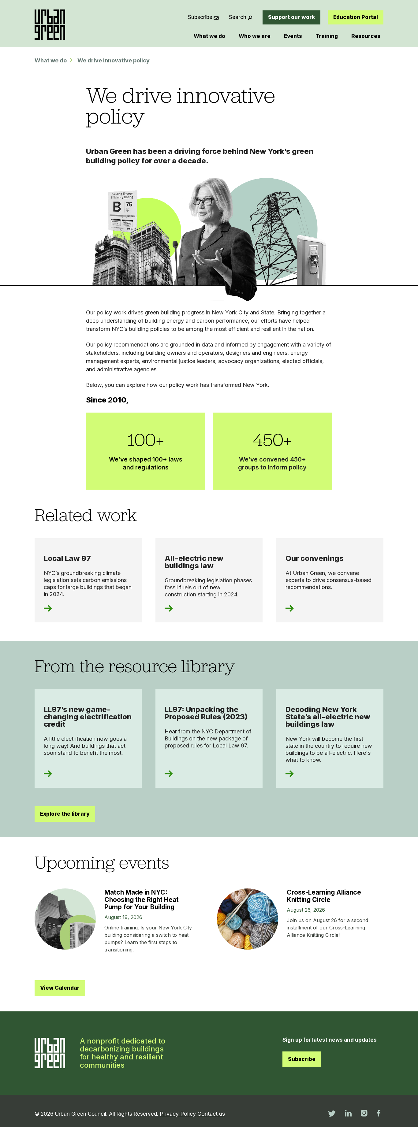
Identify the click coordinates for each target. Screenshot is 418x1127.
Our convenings (315, 558)
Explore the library (65, 814)
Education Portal (355, 17)
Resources (365, 36)
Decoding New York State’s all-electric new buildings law (328, 716)
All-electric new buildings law (194, 562)
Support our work (291, 17)
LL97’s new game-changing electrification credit (88, 716)
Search (237, 17)
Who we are (255, 36)
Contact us (211, 1113)
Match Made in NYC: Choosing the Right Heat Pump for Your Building (141, 899)
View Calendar (60, 988)
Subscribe (200, 17)
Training (326, 36)
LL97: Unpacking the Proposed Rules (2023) (206, 713)
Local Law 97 (67, 558)
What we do (209, 36)
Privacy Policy (178, 1113)
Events (293, 36)
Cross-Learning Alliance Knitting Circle (324, 895)
